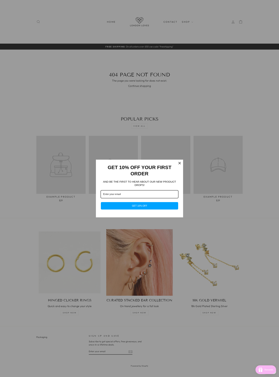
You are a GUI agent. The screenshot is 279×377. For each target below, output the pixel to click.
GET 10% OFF (139, 206)
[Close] (179, 163)
